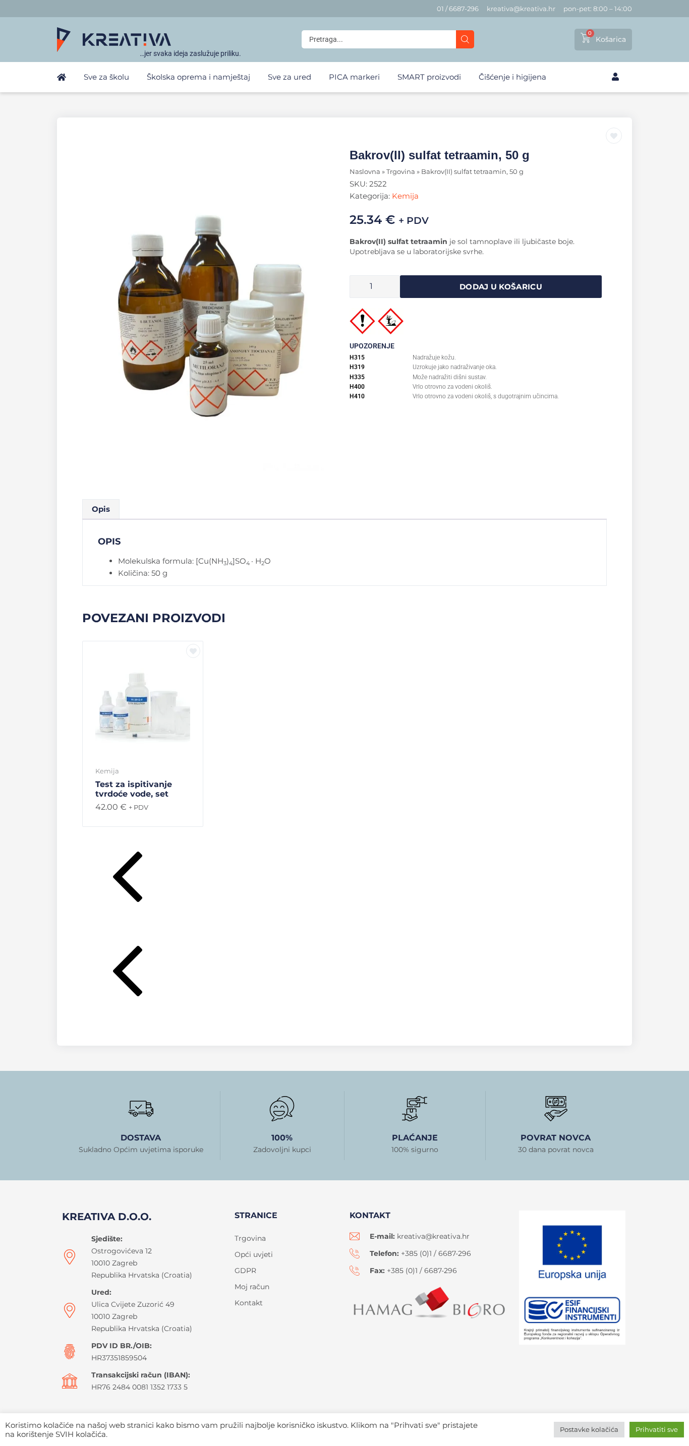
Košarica (611, 39)
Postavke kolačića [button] (589, 1429)
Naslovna (365, 171)
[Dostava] (140, 1108)
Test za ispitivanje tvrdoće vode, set (133, 789)
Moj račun (252, 1286)
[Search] (465, 39)
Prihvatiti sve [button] (657, 1429)
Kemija (405, 196)
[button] (344, 879)
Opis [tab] (101, 509)
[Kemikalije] (213, 316)
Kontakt (249, 1302)
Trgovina (400, 171)
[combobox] (379, 39)
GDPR (245, 1270)
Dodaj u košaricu (501, 286)
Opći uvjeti (254, 1254)
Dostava (141, 1137)
